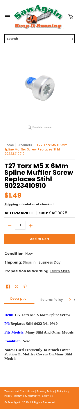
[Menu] (7, 16)
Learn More (60, 271)
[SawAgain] (38, 16)
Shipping (11, 204)
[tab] (19, 300)
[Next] (70, 299)
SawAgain (14, 402)
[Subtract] (9, 225)
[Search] (72, 39)
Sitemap (47, 396)
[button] (71, 16)
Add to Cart (39, 239)
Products (25, 145)
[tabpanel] (39, 339)
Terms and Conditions (19, 391)
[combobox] (37, 39)
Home (9, 145)
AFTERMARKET (18, 213)
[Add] (30, 225)
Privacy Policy (46, 391)
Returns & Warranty (27, 396)
